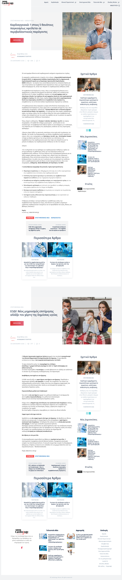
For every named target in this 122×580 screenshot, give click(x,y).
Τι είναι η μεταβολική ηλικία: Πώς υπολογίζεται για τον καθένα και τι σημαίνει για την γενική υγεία (84, 537)
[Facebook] (22, 548)
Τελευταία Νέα (35, 259)
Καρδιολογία (29, 20)
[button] (115, 5)
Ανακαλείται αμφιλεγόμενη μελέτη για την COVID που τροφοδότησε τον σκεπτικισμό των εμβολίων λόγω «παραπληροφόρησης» (34, 265)
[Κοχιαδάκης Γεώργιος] (13, 55)
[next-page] (90, 130)
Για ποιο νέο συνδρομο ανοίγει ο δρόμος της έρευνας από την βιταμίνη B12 (60, 264)
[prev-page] (87, 130)
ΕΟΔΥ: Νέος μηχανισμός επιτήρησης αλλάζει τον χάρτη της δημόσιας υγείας (37, 228)
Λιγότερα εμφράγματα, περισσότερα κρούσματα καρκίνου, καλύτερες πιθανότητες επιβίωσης (88, 101)
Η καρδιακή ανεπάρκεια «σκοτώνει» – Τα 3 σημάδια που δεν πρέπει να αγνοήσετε (57, 228)
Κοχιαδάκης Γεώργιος (24, 56)
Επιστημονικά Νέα (17, 20)
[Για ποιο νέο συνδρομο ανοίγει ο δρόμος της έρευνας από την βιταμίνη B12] (60, 249)
